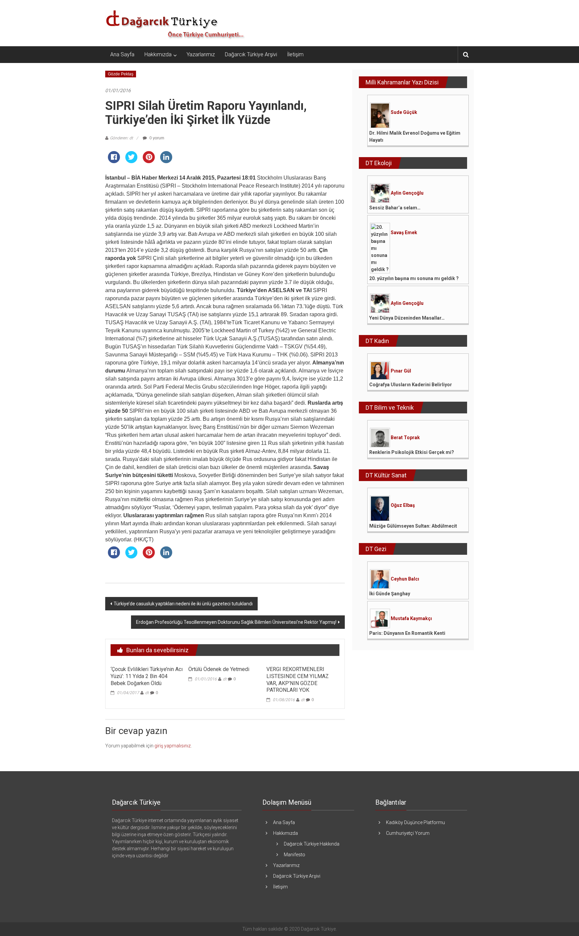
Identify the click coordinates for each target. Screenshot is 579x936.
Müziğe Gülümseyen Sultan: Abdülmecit (413, 526)
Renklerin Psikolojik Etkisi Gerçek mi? (411, 452)
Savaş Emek (404, 232)
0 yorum (156, 138)
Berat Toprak (405, 437)
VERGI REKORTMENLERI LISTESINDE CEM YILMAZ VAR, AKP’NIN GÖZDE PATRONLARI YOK (297, 679)
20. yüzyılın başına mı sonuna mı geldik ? (414, 278)
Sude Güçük (404, 112)
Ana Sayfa (122, 54)
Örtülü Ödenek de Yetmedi (218, 669)
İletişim (295, 54)
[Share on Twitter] (131, 161)
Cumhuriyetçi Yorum (408, 833)
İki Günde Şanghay (389, 593)
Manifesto (294, 854)
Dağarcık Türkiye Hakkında (311, 844)
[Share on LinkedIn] (166, 161)
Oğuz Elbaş (403, 505)
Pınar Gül (401, 371)
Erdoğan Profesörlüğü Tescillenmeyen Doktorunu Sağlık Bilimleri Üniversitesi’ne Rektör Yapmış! (236, 622)
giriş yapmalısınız (172, 745)
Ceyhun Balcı (405, 579)
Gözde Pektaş (120, 74)
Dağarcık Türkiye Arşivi (251, 54)
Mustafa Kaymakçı (411, 618)
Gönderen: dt (121, 138)
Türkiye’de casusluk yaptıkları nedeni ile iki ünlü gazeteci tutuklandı (183, 603)
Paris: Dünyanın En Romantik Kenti (407, 633)
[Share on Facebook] (114, 161)
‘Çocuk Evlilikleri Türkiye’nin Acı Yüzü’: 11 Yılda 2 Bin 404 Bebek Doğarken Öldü (147, 676)
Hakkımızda (158, 54)
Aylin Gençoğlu (407, 193)
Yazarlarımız (201, 54)
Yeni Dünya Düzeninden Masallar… (407, 318)
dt (147, 692)
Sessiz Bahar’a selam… (395, 207)
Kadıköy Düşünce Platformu (415, 822)
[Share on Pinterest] (149, 161)
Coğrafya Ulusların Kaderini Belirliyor (410, 384)
